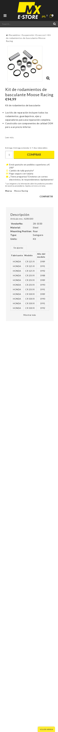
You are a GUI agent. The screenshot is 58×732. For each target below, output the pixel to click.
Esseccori (41, 35)
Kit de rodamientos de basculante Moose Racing (28, 38)
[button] (53, 16)
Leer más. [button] (9, 137)
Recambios (14, 35)
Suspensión (28, 35)
